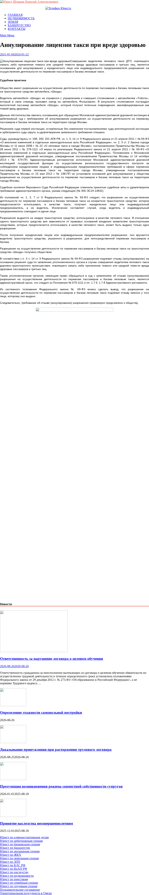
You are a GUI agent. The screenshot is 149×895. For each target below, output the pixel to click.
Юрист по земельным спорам (19, 858)
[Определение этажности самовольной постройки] (13, 705)
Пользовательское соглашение (20, 889)
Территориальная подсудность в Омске (26, 893)
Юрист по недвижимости (17, 875)
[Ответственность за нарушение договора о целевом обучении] (34, 651)
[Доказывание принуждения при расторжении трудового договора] (13, 742)
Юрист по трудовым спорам (18, 886)
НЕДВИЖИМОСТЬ (21, 18)
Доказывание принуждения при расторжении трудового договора (56, 749)
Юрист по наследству (14, 872)
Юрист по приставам (14, 879)
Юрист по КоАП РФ (13, 868)
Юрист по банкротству (15, 847)
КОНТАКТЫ (16, 28)
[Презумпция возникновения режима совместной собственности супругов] (13, 779)
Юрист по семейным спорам (19, 882)
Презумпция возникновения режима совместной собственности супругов (61, 786)
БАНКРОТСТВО (19, 25)
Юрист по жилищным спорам (20, 851)
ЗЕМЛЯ (13, 21)
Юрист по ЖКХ (10, 854)
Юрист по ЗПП (10, 861)
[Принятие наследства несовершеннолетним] (13, 815)
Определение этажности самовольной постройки (41, 712)
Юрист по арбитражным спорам (21, 840)
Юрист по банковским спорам (20, 844)
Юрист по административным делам (24, 837)
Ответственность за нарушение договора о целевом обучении (51, 659)
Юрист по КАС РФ (12, 865)
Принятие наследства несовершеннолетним (36, 823)
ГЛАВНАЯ (15, 14)
